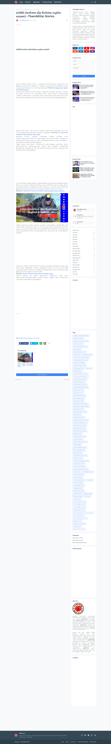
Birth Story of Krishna (78, 338)
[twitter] (80, 48)
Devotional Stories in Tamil (79, 352)
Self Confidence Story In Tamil (80, 455)
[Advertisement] (42, 36)
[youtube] (86, 48)
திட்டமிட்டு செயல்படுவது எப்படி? (80, 518)
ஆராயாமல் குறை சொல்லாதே (80, 501)
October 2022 (84, 255)
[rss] (95, 735)
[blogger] (75, 51)
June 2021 (84, 274)
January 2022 (84, 267)
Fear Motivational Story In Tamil (81, 360)
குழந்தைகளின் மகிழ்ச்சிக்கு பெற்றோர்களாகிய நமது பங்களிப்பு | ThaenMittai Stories (87, 175)
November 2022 (84, 253)
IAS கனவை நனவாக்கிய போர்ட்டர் (81, 376)
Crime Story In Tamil (78, 343)
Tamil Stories (90, 480)
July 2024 (84, 232)
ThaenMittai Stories (25, 741)
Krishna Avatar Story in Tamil (80, 384)
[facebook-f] (75, 48)
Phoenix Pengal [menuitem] (47, 2)
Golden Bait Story (77, 371)
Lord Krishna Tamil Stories (79, 395)
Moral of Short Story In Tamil (80, 412)
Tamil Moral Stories (78, 477)
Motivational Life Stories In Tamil (81, 420)
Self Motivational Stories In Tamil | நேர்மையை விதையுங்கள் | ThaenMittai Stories (87, 93)
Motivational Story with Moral (80, 431)
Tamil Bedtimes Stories (88, 471)
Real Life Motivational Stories (80, 447)
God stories (89, 368)
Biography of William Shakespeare (81, 335)
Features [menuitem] (27, 2)
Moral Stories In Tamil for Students (81, 406)
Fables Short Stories (87, 354)
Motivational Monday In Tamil (80, 422)
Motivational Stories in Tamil (80, 425)
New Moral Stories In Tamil (79, 436)
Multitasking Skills (78, 433)
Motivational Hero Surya (79, 417)
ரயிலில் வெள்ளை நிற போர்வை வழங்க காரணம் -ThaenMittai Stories (25, 365)
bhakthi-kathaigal (88, 493)
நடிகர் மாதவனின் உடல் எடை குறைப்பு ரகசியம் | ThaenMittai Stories (87, 163)
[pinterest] (86, 51)
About (67, 741)
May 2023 (84, 244)
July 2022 (84, 262)
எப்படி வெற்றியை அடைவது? (79, 507)
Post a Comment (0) (42, 374)
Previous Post (18, 379)
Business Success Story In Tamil (81, 341)
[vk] (80, 51)
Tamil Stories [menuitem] (57, 2)
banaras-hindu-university (79, 491)
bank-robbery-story (78, 493)
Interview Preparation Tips (79, 382)
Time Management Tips (79, 485)
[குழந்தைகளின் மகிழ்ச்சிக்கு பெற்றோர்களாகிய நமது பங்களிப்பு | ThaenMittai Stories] (76, 175)
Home (17, 9)
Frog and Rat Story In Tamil (80, 365)
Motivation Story (77, 414)
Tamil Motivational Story (79, 480)
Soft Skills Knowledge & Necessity (81, 461)
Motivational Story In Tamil (79, 428)
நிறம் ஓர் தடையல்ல (77, 520)
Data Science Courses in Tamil (80, 346)
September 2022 (84, 258)
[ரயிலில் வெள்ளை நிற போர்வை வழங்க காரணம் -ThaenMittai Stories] (25, 357)
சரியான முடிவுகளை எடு (78, 512)
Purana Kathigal (77, 444)
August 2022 (84, 260)
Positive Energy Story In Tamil (80, 441)
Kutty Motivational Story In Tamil (81, 387)
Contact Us (73, 741)
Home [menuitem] (21, 2)
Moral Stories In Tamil (78, 401)
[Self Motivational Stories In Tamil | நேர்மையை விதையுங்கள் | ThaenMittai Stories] (76, 93)
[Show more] (48, 343)
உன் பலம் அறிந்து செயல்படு (79, 504)
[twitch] (92, 51)
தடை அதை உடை (89, 512)
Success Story (77, 471)
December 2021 (84, 269)
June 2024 (84, 234)
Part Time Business (78, 439)
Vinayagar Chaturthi (78, 488)
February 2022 (84, 265)
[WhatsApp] (40, 343)
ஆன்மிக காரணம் (77, 499)
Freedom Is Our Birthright (79, 362)
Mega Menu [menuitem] (36, 2)
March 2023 (84, 246)
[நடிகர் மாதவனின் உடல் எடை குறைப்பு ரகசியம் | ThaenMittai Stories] (76, 163)
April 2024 (84, 239)
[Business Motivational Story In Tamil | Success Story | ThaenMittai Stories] (76, 99)
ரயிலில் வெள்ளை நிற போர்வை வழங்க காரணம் (29, 9)
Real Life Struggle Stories (79, 450)
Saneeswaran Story (78, 452)
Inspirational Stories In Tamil (80, 379)
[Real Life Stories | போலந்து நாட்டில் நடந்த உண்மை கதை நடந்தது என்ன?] (76, 86)
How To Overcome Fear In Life (80, 373)
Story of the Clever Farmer (79, 466)
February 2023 (84, 248)
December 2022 (84, 251)
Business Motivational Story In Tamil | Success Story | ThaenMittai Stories (87, 99)
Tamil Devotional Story (79, 474)
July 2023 (84, 241)
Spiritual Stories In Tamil (79, 463)
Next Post (66, 379)
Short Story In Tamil (78, 458)
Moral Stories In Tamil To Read (80, 403)
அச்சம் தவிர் (87, 496)
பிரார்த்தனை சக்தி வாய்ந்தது (79, 523)
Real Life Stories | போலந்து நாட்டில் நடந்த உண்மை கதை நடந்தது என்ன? (86, 86)
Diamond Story (77, 354)
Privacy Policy (93, 741)
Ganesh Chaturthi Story (79, 368)
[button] (92, 2)
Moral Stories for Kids (78, 409)
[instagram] (92, 48)
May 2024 (84, 237)
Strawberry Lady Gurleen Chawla (81, 469)
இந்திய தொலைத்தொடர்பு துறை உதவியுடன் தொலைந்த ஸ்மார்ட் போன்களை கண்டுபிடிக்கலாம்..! (87, 169)
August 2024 (84, 230)
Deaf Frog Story (77, 349)
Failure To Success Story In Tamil (81, 357)
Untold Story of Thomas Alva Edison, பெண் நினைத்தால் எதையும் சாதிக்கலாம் (43, 191)
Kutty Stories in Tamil (78, 390)
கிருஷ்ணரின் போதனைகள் (79, 510)
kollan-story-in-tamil (78, 496)
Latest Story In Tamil (78, 392)
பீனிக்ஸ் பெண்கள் (77, 526)
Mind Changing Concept (79, 398)
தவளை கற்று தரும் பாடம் (79, 515)
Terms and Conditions (83, 741)
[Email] (44, 343)
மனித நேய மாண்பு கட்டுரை (79, 529)
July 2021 (84, 271)
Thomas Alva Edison (78, 482)
